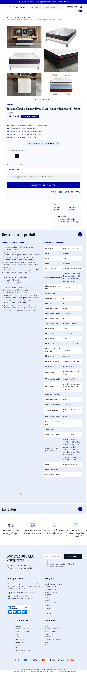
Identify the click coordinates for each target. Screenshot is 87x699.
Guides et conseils (52, 629)
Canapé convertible (23, 650)
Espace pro (72, 7)
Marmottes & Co (51, 592)
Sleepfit (48, 600)
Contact (48, 637)
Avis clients (50, 631)
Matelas (18, 626)
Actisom (48, 611)
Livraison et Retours (53, 640)
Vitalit (48, 608)
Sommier (18, 637)
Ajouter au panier (43, 185)
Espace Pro (49, 634)
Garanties (48, 642)
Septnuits (48, 597)
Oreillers (19, 645)
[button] (81, 7)
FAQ (46, 645)
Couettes (18, 648)
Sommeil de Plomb (51, 603)
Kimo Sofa (48, 614)
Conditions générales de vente (42, 672)
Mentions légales (19, 672)
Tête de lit (20, 640)
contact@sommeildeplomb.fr (21, 596)
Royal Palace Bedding (53, 584)
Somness (10, 105)
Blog (46, 626)
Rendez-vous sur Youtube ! (21, 598)
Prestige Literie (51, 589)
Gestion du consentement (67, 672)
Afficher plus (42, 99)
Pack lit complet (22, 631)
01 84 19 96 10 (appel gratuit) (23, 593)
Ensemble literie (22, 629)
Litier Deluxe (50, 587)
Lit (16, 634)
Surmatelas (19, 642)
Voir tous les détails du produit (42, 143)
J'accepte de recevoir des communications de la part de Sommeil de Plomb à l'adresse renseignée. (64, 564)
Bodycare (48, 595)
